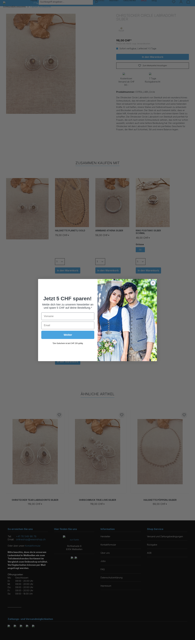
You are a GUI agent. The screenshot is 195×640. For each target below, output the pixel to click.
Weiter (68, 334)
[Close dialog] (153, 283)
